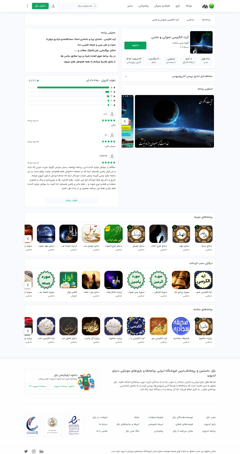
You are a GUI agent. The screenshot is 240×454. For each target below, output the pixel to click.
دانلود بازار (40, 6)
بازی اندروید (210, 424)
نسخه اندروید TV (37, 386)
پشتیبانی (143, 6)
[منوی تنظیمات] (27, 6)
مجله (136, 417)
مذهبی (190, 20)
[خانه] (208, 6)
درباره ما (103, 424)
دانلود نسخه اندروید (64, 386)
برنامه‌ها (206, 20)
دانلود (135, 45)
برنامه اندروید (209, 431)
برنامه (189, 6)
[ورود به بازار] (53, 6)
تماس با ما (102, 431)
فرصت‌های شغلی (184, 424)
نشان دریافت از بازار (183, 431)
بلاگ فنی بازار (132, 431)
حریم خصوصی (155, 424)
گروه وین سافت (180, 43)
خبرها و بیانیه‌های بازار (127, 424)
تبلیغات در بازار (100, 417)
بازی (178, 6)
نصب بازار (211, 417)
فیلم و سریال (162, 6)
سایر (130, 6)
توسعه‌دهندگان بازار (182, 417)
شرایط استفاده (155, 417)
